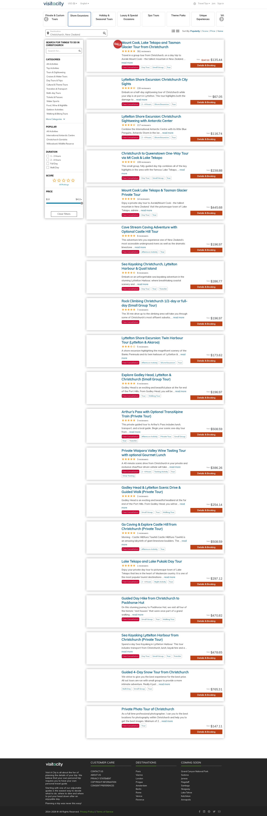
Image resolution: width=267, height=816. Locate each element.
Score (205, 31)
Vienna (139, 775)
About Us (96, 775)
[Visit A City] (54, 764)
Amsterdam (141, 785)
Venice (139, 796)
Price (212, 31)
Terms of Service (104, 811)
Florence (140, 799)
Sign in (220, 3)
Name (220, 31)
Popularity (195, 31)
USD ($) (72, 3)
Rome (138, 792)
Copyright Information (103, 782)
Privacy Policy (87, 811)
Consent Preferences (102, 785)
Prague (139, 782)
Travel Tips (203, 3)
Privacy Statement (101, 778)
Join (213, 3)
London (139, 778)
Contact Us (97, 771)
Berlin (138, 789)
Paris (138, 771)
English (84, 3)
